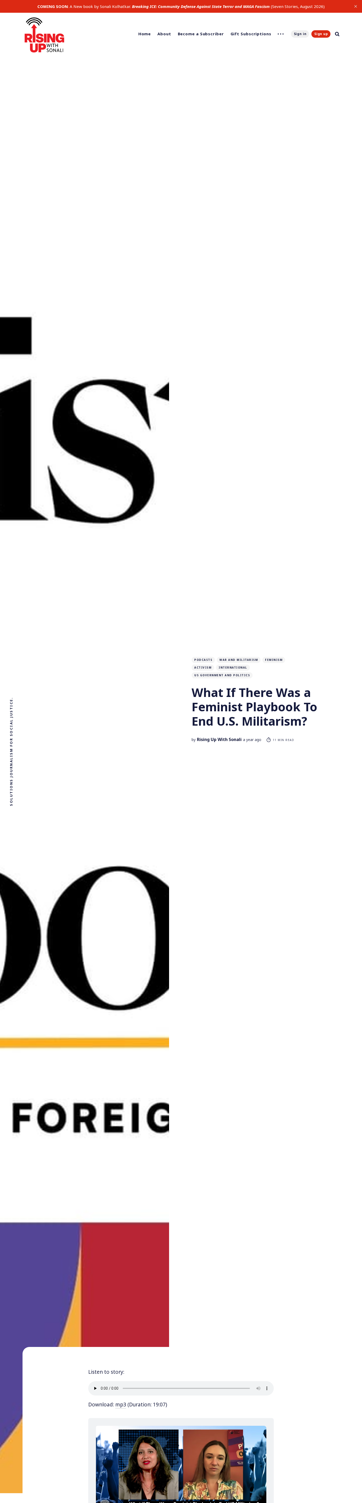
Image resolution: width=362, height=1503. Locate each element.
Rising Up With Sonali (219, 739)
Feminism (273, 660)
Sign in (300, 34)
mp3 (120, 1404)
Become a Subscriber (201, 33)
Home (144, 33)
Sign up (321, 34)
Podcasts (203, 660)
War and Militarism (238, 660)
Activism (202, 667)
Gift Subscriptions (251, 33)
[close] (355, 6)
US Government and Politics (222, 675)
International (233, 667)
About (164, 33)
